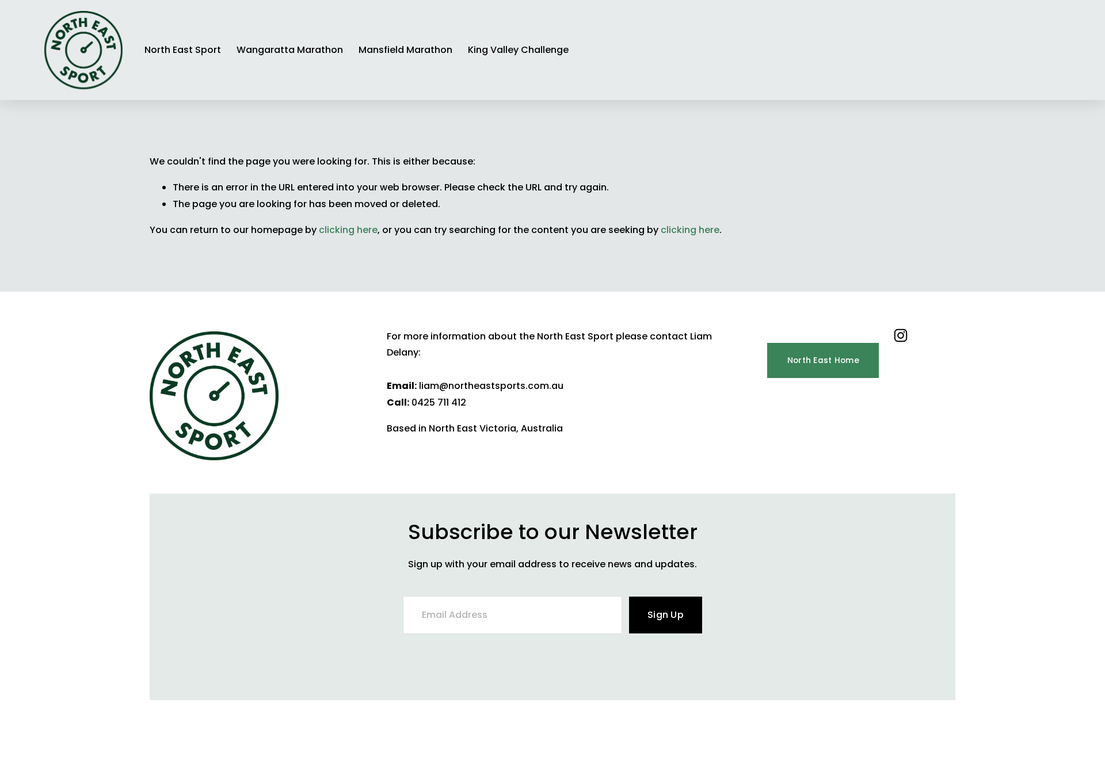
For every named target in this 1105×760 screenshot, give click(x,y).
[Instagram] (901, 335)
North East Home (823, 360)
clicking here (348, 229)
